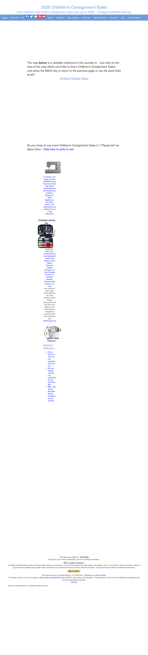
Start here (14, 17)
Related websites (134, 17)
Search (50, 17)
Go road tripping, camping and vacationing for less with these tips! (52, 376)
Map (122, 17)
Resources (114, 17)
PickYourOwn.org (49, 321)
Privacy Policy (101, 575)
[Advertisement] (74, 42)
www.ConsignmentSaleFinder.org (52, 577)
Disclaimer (88, 575)
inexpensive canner (49, 312)
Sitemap (74, 582)
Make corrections (100, 17)
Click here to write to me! (58, 149)
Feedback (60, 17)
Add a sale (86, 17)
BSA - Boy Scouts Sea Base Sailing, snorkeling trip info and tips (52, 393)
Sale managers (73, 17)
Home (4, 17)
